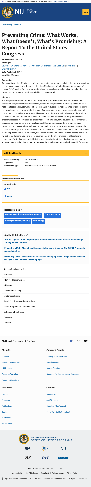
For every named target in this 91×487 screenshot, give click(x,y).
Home (4, 25)
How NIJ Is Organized (11, 362)
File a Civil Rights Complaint (58, 412)
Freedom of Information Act (54, 479)
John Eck (61, 66)
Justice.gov (82, 479)
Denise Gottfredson (31, 66)
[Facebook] (72, 342)
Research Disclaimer (10, 380)
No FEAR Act (35, 479)
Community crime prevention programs (23, 214)
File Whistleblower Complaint (37, 473)
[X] (79, 342)
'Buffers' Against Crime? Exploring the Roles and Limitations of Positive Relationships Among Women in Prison (43, 241)
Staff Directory (52, 400)
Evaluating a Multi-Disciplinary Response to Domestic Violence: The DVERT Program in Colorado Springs (44, 249)
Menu (86, 12)
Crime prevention (52, 214)
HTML (10, 196)
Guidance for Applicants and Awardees (62, 374)
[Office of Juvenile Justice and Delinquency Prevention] (28, 460)
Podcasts (6, 400)
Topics (4, 412)
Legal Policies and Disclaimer (15, 479)
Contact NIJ (51, 394)
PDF (9, 189)
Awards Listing (52, 362)
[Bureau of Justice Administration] (27, 450)
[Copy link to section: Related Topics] (21, 209)
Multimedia (6, 418)
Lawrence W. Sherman (12, 66)
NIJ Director (7, 368)
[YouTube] (86, 342)
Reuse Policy (7, 423)
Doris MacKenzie (48, 66)
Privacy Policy (72, 473)
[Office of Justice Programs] (8, 12)
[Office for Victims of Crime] (45, 459)
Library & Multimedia (14, 25)
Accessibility (17, 473)
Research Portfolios (10, 374)
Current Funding (53, 368)
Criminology (38, 220)
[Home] (25, 12)
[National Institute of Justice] (63, 450)
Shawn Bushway (9, 69)
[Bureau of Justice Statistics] (45, 452)
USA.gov (71, 479)
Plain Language (58, 473)
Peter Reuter (71, 66)
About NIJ (6, 356)
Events (4, 394)
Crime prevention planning (17, 220)
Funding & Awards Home (56, 356)
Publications (7, 406)
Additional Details (12, 153)
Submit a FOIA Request (56, 406)
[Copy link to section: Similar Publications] (26, 235)
